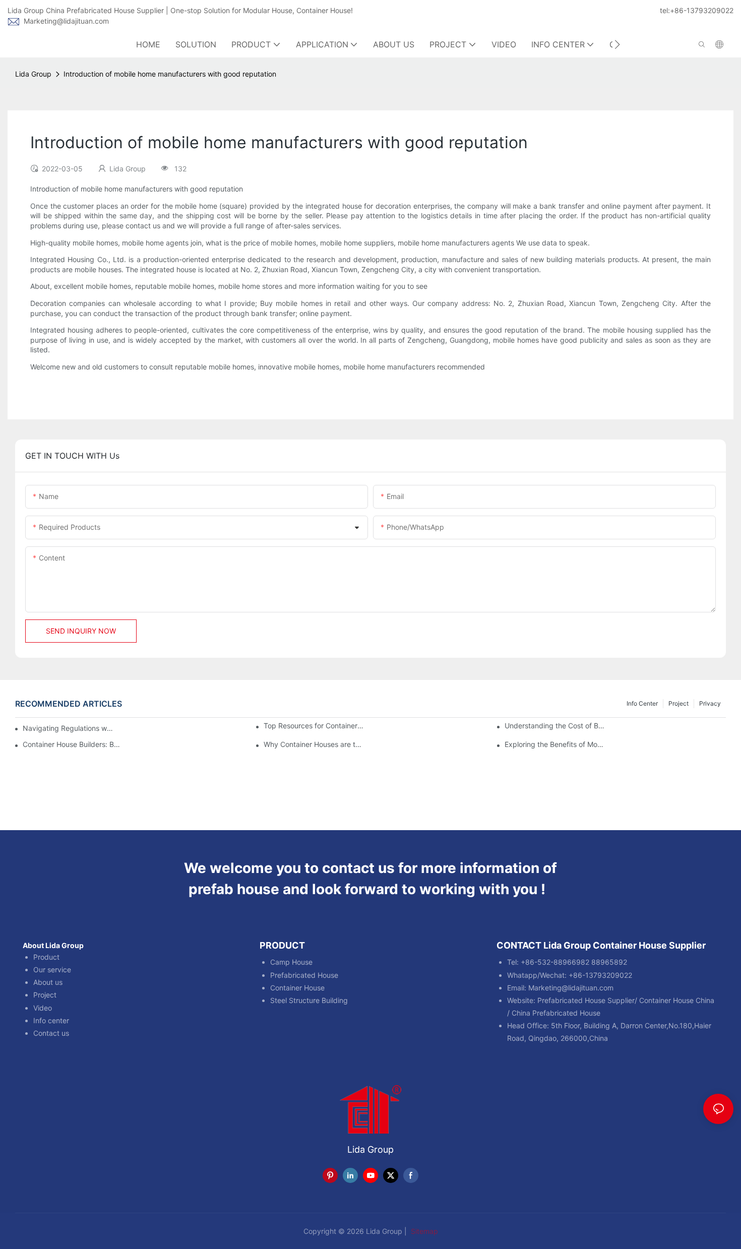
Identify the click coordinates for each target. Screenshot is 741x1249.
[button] (617, 44)
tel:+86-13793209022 (696, 10)
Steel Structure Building (309, 1000)
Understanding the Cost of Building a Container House (555, 726)
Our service (52, 969)
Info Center (642, 703)
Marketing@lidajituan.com (66, 21)
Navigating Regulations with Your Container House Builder (68, 728)
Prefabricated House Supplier (586, 1000)
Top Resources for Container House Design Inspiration (314, 726)
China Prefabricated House (556, 1013)
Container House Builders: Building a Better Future (73, 744)
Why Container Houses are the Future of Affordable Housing (314, 744)
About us (48, 982)
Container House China (676, 1000)
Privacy (710, 703)
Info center (51, 1020)
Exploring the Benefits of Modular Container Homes (555, 744)
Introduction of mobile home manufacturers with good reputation (170, 74)
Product (46, 957)
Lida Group (33, 74)
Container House (297, 987)
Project (678, 703)
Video (42, 1008)
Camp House (291, 962)
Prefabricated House (304, 975)
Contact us (51, 1033)
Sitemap (423, 1231)
